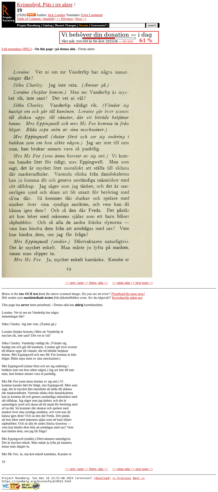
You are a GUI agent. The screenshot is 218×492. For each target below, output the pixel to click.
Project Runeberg (28, 25)
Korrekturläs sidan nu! (127, 297)
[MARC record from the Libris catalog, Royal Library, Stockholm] (31, 15)
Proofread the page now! (128, 294)
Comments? (99, 25)
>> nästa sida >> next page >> (132, 283)
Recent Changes (65, 25)
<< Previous (64, 19)
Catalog (48, 25)
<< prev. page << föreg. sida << (86, 283)
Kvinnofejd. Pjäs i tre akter (45, 4)
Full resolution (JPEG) (17, 49)
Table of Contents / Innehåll (35, 19)
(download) (102, 478)
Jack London (56, 15)
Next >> (80, 19)
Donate (83, 25)
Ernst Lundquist (92, 15)
